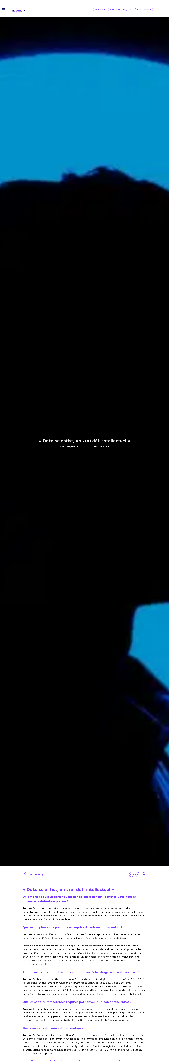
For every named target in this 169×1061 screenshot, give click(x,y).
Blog (132, 9)
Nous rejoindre (145, 9)
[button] (131, 874)
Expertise (99, 9)
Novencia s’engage (117, 9)
